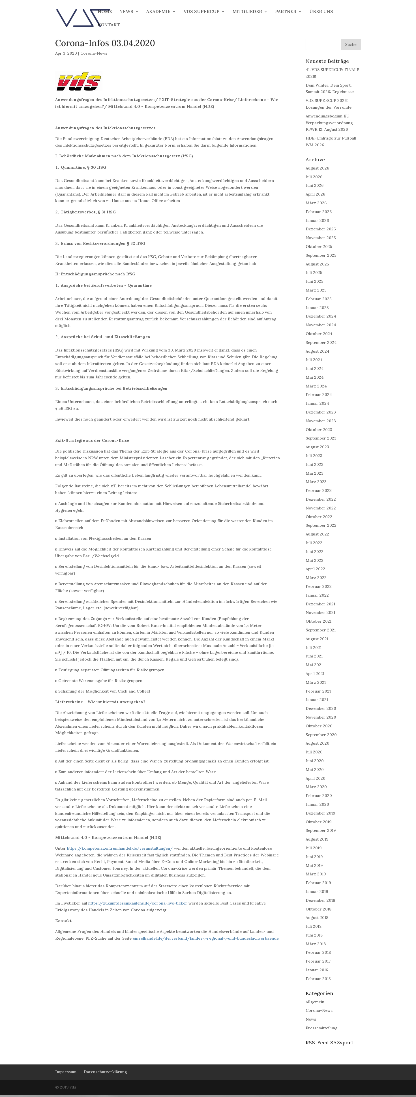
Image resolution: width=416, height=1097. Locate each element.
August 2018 (317, 917)
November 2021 (320, 612)
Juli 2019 (313, 847)
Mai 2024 (315, 377)
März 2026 (316, 202)
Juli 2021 (313, 647)
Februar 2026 (319, 211)
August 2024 (317, 351)
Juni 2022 (314, 551)
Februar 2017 (318, 961)
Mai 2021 (314, 664)
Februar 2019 (318, 882)
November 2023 (321, 420)
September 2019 (321, 830)
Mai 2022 (314, 560)
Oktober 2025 (319, 246)
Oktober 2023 (319, 429)
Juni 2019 (314, 856)
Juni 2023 (314, 464)
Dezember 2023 (321, 412)
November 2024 (321, 324)
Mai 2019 (314, 865)
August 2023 (317, 446)
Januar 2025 (317, 307)
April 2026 (315, 194)
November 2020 (321, 717)
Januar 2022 (317, 595)
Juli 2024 (314, 359)
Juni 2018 (314, 935)
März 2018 (316, 943)
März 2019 (316, 874)
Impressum (65, 1071)
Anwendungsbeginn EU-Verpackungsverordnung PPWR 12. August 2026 (329, 122)
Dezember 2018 (320, 900)
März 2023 (316, 481)
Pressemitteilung (322, 1027)
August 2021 (317, 638)
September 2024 (321, 342)
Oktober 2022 (319, 516)
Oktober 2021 (318, 621)
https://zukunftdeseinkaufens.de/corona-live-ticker (137, 903)
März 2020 (316, 786)
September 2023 (321, 438)
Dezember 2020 (321, 708)
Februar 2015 (318, 978)
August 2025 (317, 264)
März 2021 (316, 682)
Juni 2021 (314, 656)
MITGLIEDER (247, 11)
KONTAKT (109, 25)
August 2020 (317, 743)
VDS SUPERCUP (201, 11)
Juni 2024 (315, 368)
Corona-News (93, 53)
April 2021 (315, 673)
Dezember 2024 (321, 316)
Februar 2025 (319, 298)
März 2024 (316, 386)
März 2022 (316, 577)
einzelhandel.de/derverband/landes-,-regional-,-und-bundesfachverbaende (206, 938)
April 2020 (315, 778)
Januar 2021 (317, 699)
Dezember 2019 (320, 813)
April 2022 (315, 568)
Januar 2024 (317, 403)
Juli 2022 (314, 542)
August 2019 (317, 839)
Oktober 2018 (318, 909)
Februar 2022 (319, 586)
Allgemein (315, 1001)
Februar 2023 (319, 490)
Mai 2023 (314, 473)
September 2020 (321, 734)
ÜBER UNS (321, 11)
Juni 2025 (314, 281)
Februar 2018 (318, 952)
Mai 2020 (315, 769)
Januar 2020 (317, 804)
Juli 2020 (314, 752)
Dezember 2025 (321, 229)
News (311, 1019)
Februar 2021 (318, 691)
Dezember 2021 (320, 604)
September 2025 (321, 255)
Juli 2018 (313, 926)
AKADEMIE (158, 11)
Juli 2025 (314, 272)
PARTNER (285, 11)
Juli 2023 (314, 455)
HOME (105, 11)
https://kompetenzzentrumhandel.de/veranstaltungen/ (120, 848)
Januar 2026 (317, 220)
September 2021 (321, 630)
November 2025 (321, 237)
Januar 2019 (317, 891)
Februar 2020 (319, 795)
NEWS (126, 11)
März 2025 (316, 290)
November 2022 (321, 508)
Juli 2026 (314, 176)
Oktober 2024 (319, 333)
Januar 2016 (317, 969)
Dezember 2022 (321, 499)
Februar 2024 (319, 394)
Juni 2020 (315, 760)
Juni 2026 (314, 185)
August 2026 (317, 168)
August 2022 (317, 534)
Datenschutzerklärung (105, 1071)
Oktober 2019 (318, 821)
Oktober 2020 (319, 726)
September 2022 (321, 525)
